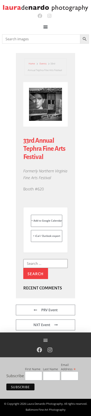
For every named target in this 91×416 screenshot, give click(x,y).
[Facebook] (40, 16)
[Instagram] (49, 16)
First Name (32, 369)
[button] (45, 26)
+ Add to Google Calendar (46, 220)
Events (43, 63)
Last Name (50, 369)
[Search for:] (45, 263)
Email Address (68, 367)
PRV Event (49, 310)
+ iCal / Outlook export (46, 236)
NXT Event (41, 324)
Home (32, 63)
